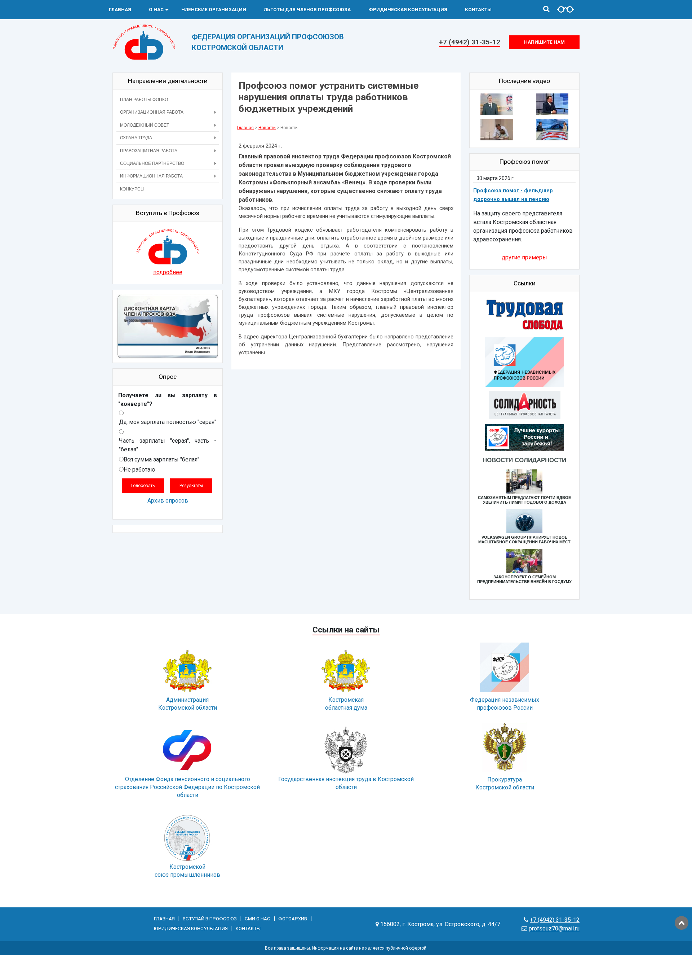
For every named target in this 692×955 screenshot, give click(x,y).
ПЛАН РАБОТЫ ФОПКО (144, 99)
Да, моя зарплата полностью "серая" (167, 422)
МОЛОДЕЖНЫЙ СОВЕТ (144, 125)
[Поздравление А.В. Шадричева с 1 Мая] (496, 105)
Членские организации (213, 9)
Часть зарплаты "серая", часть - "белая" (167, 445)
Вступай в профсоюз (210, 918)
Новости (267, 127)
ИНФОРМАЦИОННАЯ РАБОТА (151, 176)
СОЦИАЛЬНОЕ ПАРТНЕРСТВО (152, 163)
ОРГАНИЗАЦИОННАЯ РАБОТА (151, 112)
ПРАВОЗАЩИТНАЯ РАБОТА (148, 150)
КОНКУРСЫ (132, 189)
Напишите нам (544, 42)
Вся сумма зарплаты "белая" (161, 459)
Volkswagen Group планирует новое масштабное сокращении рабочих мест (524, 539)
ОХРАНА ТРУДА (136, 137)
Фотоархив (292, 918)
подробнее (167, 272)
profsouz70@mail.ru (554, 928)
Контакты (478, 9)
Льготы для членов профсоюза (307, 9)
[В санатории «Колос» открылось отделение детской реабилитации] (496, 130)
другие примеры (524, 257)
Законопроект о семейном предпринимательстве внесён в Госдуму (524, 579)
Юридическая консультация (407, 9)
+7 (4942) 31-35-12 (469, 42)
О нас (156, 9)
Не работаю (139, 469)
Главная (120, 9)
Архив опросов (167, 500)
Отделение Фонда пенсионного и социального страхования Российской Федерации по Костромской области (187, 787)
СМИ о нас (257, 918)
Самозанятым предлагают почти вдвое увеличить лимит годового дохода (524, 499)
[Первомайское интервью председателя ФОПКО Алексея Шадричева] (552, 105)
